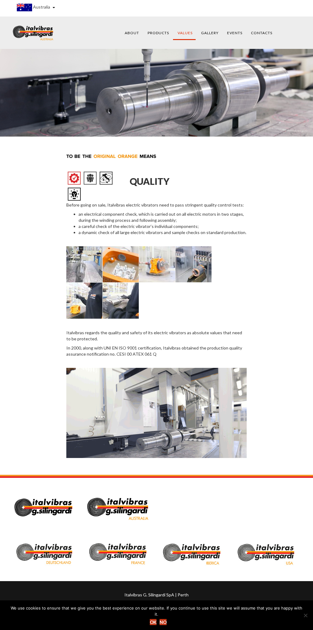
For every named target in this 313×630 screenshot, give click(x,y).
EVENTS (234, 33)
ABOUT (132, 33)
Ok (153, 622)
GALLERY (210, 33)
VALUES (185, 33)
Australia (41, 6)
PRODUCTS (158, 33)
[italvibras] (33, 32)
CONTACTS (261, 33)
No (163, 622)
